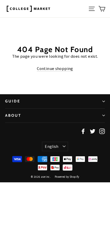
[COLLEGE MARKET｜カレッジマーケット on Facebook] (83, 131)
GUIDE (12, 101)
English (51, 146)
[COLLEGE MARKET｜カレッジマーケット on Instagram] (102, 131)
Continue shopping (55, 68)
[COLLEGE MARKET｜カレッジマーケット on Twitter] (92, 131)
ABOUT (13, 115)
